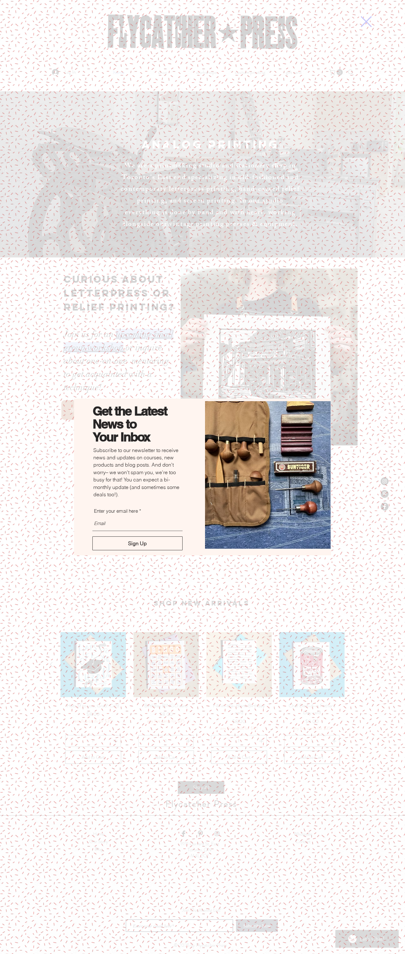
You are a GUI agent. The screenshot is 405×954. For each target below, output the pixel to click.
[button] (366, 21)
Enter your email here (116, 511)
